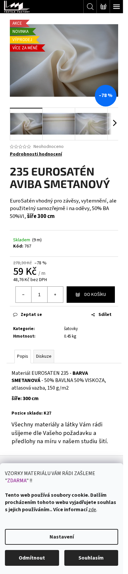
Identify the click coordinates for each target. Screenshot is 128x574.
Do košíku (95, 294)
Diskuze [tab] (44, 356)
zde (92, 509)
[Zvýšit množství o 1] (55, 294)
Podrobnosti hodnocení (36, 154)
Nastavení (62, 536)
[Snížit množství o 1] (24, 294)
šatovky (71, 329)
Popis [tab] (22, 356)
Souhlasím (91, 558)
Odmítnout (32, 558)
